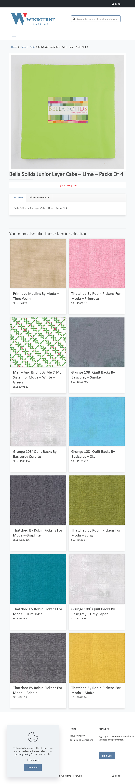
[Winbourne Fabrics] (33, 19)
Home (14, 46)
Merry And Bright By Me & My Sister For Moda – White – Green (37, 377)
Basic (32, 46)
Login (118, 3)
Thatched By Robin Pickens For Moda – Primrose (96, 296)
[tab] (17, 197)
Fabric (23, 46)
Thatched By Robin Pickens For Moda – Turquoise (37, 611)
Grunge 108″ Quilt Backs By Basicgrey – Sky (93, 454)
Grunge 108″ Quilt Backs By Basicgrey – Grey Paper (93, 611)
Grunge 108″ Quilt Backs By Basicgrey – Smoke (93, 375)
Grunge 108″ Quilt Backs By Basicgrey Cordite (35, 454)
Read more (33, 760)
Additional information (39, 197)
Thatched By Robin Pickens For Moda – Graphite (37, 533)
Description (18, 197)
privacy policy (22, 754)
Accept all (33, 767)
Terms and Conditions (81, 739)
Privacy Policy (77, 735)
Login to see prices (68, 185)
